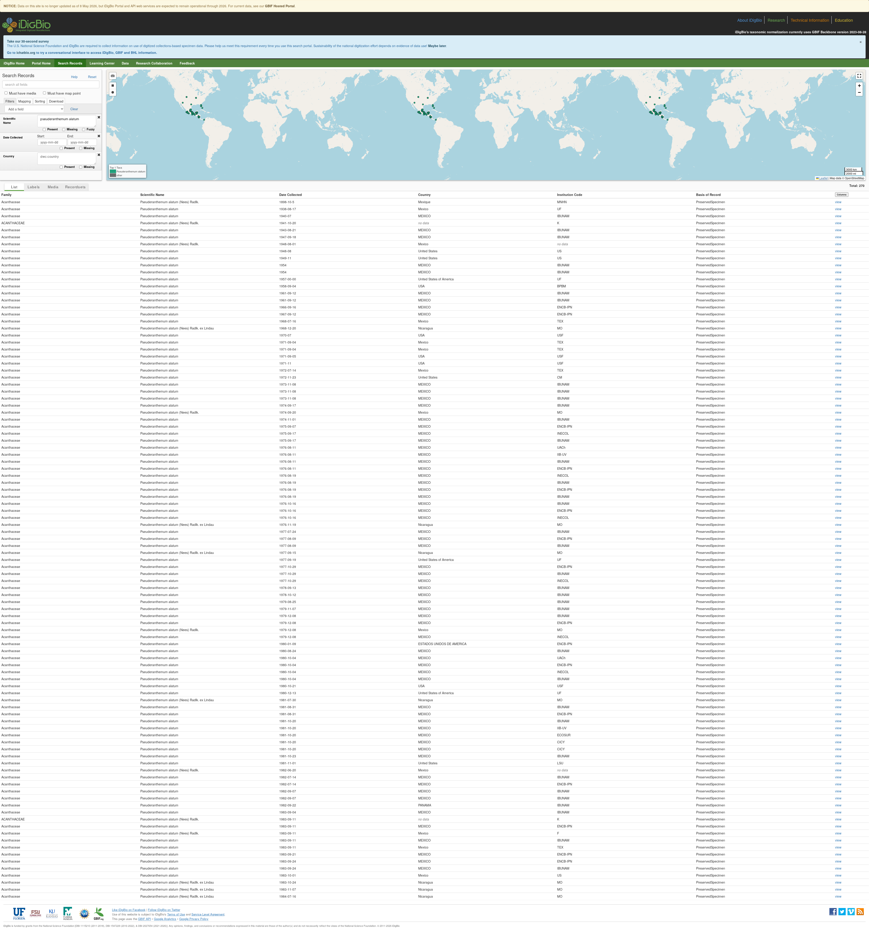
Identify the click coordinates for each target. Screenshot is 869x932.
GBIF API (144, 919)
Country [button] (424, 194)
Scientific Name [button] (152, 194)
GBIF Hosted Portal (280, 6)
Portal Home (41, 63)
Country (8, 156)
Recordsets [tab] (75, 186)
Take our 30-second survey (28, 41)
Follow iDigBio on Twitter (164, 910)
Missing (72, 129)
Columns (842, 194)
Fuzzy (91, 129)
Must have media (22, 93)
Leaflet (823, 178)
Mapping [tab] (24, 101)
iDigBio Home (14, 63)
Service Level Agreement (207, 914)
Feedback (187, 63)
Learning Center (102, 63)
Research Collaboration (154, 63)
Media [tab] (53, 186)
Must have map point (64, 93)
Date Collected (13, 137)
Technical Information (810, 20)
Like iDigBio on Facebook (129, 910)
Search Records (70, 63)
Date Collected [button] (290, 194)
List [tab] (14, 186)
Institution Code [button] (569, 194)
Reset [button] (92, 76)
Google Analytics (165, 919)
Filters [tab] (9, 101)
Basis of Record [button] (708, 194)
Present (52, 129)
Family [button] (6, 194)
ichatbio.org (26, 52)
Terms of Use (176, 914)
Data (125, 63)
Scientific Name (9, 121)
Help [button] (74, 76)
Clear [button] (74, 109)
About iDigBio (749, 20)
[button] (98, 117)
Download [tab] (56, 101)
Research (776, 20)
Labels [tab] (34, 186)
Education (844, 20)
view (838, 202)
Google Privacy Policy (193, 919)
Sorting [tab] (40, 101)
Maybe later (437, 45)
